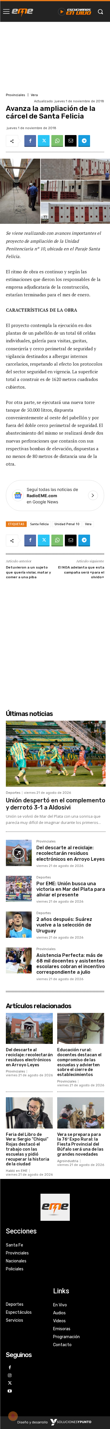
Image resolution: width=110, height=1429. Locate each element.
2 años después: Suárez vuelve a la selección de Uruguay (64, 924)
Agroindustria (67, 1161)
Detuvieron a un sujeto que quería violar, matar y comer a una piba (28, 572)
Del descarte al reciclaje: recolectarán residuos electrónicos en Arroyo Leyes (70, 853)
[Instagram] (10, 1376)
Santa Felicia (39, 524)
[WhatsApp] (57, 141)
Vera (34, 95)
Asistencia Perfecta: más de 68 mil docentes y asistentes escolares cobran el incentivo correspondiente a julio (70, 963)
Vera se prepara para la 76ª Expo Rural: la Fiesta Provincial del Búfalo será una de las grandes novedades (80, 1144)
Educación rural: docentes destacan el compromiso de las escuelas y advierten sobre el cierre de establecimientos (79, 1062)
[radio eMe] (22, 11)
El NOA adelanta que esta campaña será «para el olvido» (81, 572)
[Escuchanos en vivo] (74, 11)
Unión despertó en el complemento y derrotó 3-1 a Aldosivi (55, 804)
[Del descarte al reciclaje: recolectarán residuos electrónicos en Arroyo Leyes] (19, 853)
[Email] (71, 141)
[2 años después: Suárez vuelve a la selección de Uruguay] (19, 924)
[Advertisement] (55, 56)
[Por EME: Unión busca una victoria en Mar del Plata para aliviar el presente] (19, 889)
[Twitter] (44, 141)
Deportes (13, 792)
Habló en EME (17, 1170)
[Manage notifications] (13, 1416)
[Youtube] (10, 1391)
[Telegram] (84, 141)
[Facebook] (30, 141)
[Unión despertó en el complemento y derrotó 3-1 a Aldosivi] (56, 754)
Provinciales (15, 95)
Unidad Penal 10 (67, 524)
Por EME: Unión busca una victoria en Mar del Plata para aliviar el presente (70, 889)
